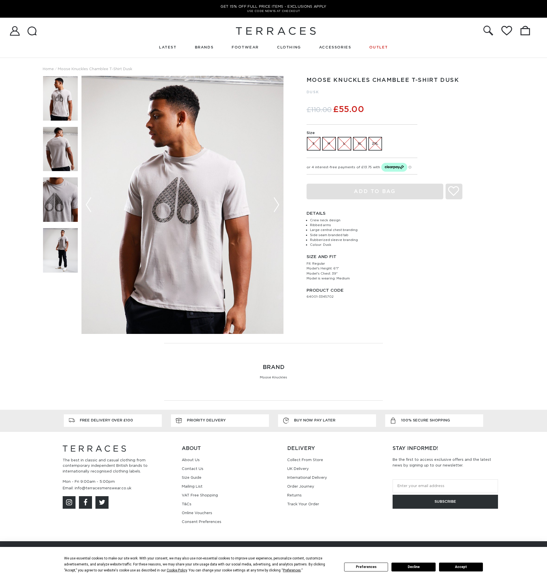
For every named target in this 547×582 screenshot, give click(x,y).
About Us (191, 460)
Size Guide (191, 477)
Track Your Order (303, 504)
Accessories (335, 47)
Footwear (245, 47)
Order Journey (300, 486)
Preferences (366, 567)
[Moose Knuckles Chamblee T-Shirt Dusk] (182, 205)
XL (360, 143)
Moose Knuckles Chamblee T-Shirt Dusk (95, 69)
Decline (414, 567)
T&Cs (186, 504)
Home (48, 69)
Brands (204, 47)
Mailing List (192, 486)
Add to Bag (375, 191)
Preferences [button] (292, 570)
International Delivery (307, 477)
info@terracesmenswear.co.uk (103, 488)
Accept (461, 567)
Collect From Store (305, 460)
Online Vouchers (197, 513)
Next (276, 204)
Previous (88, 204)
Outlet (378, 47)
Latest (168, 47)
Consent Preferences (201, 522)
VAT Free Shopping (200, 495)
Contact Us (192, 469)
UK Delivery (298, 469)
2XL (375, 143)
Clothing (289, 47)
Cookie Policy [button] (177, 570)
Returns (294, 495)
